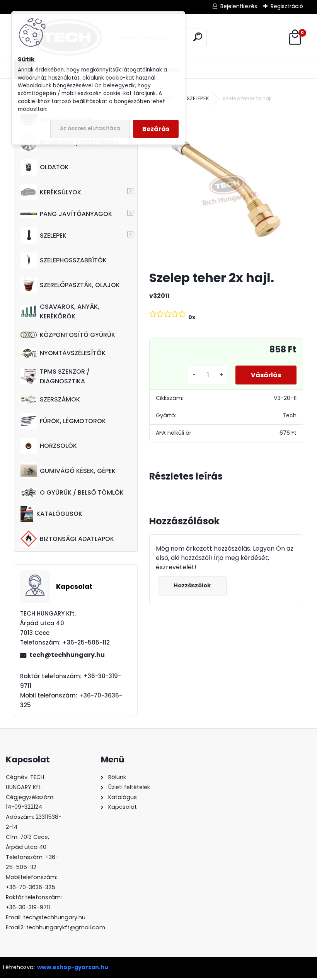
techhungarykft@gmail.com (65, 927)
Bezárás (155, 128)
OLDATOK (54, 167)
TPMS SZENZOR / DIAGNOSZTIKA (65, 376)
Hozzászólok (192, 585)
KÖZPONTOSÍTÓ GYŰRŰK (77, 334)
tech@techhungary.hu (67, 654)
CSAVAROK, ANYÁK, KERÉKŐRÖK (69, 311)
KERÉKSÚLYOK (60, 192)
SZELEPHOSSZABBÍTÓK (73, 260)
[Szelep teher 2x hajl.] (226, 187)
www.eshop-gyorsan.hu (72, 967)
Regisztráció (287, 6)
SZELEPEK (53, 235)
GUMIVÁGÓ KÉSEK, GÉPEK (78, 470)
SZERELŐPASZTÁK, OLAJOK (80, 285)
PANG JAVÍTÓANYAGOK (76, 213)
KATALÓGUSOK (59, 513)
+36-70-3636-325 (30, 887)
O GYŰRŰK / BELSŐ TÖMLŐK (82, 492)
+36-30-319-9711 (28, 907)
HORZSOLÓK (58, 445)
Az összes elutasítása (90, 128)
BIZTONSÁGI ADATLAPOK (77, 538)
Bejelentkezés (238, 6)
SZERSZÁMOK (60, 399)
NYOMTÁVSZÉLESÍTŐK (73, 353)
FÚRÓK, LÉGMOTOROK (73, 421)
